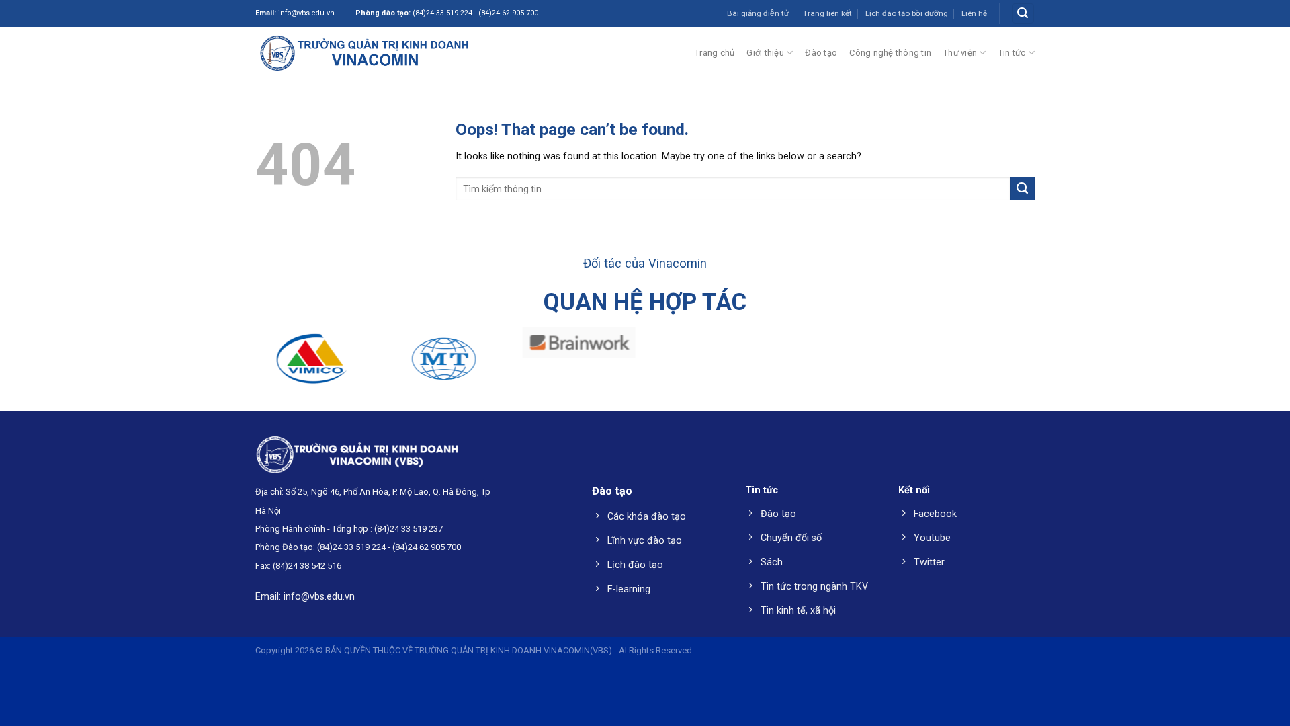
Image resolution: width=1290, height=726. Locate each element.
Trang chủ (714, 53)
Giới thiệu (765, 53)
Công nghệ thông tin (890, 53)
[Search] (1022, 13)
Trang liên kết (827, 13)
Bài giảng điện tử (758, 13)
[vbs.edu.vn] (364, 52)
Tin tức (1012, 53)
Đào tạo (821, 53)
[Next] (1247, 364)
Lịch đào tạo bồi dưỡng (906, 13)
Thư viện (960, 53)
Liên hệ (974, 13)
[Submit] (1022, 189)
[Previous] (43, 364)
